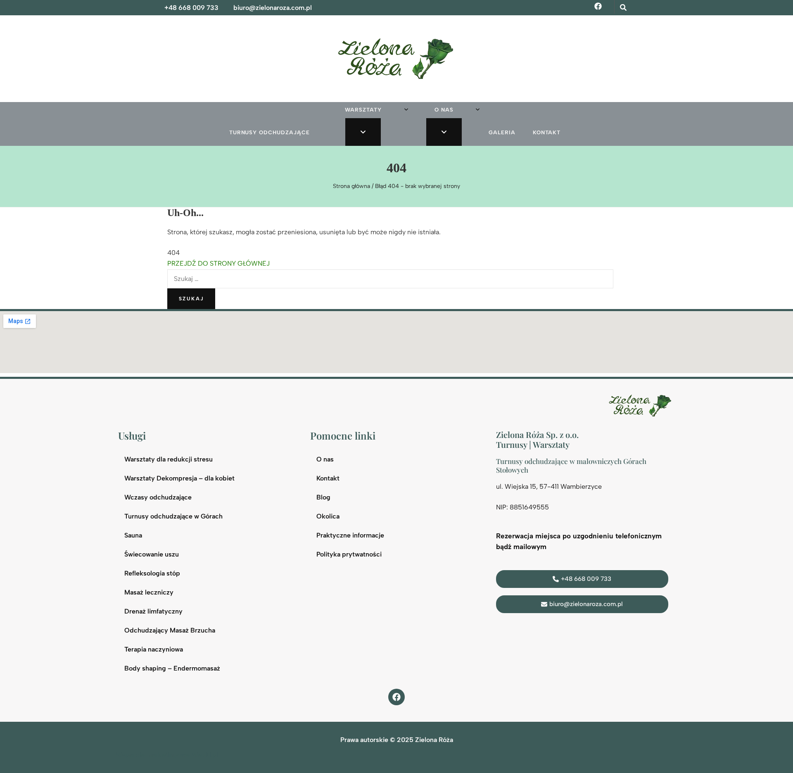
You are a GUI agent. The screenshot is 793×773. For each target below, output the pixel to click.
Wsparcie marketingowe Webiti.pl (167, 755)
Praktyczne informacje (350, 535)
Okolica (328, 516)
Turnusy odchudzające (269, 132)
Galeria (502, 132)
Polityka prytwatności (349, 554)
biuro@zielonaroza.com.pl (272, 8)
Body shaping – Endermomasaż (172, 668)
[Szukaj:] (390, 279)
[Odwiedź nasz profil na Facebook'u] (396, 697)
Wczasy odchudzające (158, 497)
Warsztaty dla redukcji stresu (168, 459)
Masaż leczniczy (148, 592)
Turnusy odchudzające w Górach (173, 516)
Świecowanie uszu (151, 554)
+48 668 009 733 (191, 8)
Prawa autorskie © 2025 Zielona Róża (396, 740)
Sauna (133, 535)
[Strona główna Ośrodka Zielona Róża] (642, 404)
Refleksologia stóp (152, 573)
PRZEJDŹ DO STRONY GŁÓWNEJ (218, 263)
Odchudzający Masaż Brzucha (169, 630)
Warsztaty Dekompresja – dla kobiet (179, 478)
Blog (323, 497)
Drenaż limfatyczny (153, 611)
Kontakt (547, 132)
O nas (443, 110)
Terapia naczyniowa (153, 649)
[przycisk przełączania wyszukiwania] (623, 7)
